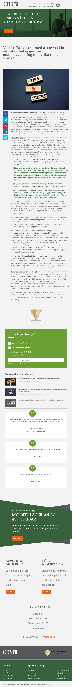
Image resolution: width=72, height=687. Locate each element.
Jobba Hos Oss (8, 676)
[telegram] (5, 138)
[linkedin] (5, 132)
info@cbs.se (48, 636)
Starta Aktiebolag (34, 678)
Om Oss (5, 670)
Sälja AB (35, 676)
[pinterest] (5, 126)
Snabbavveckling (63, 670)
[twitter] (5, 120)
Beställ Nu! (26, 360)
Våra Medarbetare (9, 673)
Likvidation (60, 673)
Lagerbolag (32, 673)
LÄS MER (9, 31)
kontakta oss (22, 297)
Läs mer (10, 592)
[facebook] (5, 114)
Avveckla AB (32, 670)
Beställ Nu (17, 538)
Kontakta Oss (7, 678)
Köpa (30, 676)
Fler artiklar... (61, 679)
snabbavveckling (17, 233)
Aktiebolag (61, 676)
